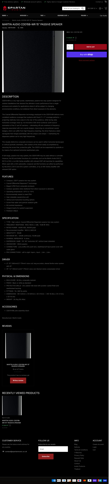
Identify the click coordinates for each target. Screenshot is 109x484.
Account (97, 440)
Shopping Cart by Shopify (28, 480)
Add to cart (91, 47)
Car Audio (103, 15)
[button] (72, 45)
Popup (76, 38)
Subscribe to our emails (46, 444)
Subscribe (46, 456)
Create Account (98, 444)
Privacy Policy (79, 455)
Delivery (77, 447)
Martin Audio (11, 28)
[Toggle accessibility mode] (106, 1)
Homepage (5, 20)
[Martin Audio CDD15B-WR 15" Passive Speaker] (12, 405)
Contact (77, 463)
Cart (94, 450)
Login (95, 447)
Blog (75, 444)
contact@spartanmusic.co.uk (16, 451)
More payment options (87, 60)
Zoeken (82, 8)
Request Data (79, 458)
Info (76, 440)
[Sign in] (101, 8)
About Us (77, 461)
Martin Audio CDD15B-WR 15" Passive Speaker (11, 422)
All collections (5, 15)
